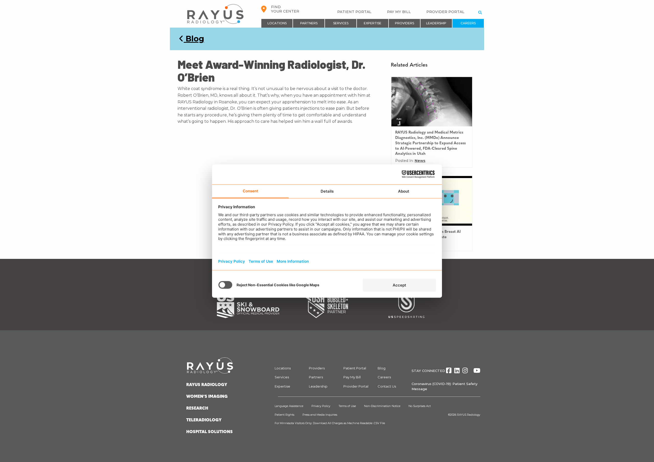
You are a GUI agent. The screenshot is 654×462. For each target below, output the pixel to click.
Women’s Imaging (207, 397)
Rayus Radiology (206, 385)
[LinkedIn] (457, 370)
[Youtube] (476, 370)
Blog (194, 38)
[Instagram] (465, 370)
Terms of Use (347, 406)
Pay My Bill (399, 11)
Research (197, 408)
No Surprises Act (419, 406)
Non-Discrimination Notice (382, 406)
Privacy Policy (320, 406)
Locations (277, 23)
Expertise (372, 23)
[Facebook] (448, 370)
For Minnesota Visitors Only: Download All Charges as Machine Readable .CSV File (330, 423)
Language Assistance (289, 406)
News (420, 160)
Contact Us (387, 386)
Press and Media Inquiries (319, 414)
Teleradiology (203, 420)
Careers (468, 23)
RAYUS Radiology (468, 414)
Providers (404, 23)
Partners (309, 23)
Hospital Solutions (209, 432)
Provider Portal (445, 11)
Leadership (436, 23)
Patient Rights (284, 414)
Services (340, 23)
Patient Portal (354, 11)
